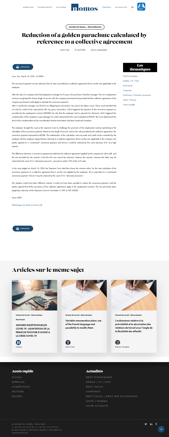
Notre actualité (129, 104)
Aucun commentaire (99, 49)
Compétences (21, 386)
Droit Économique (130, 76)
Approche (18, 382)
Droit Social (127, 85)
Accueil (17, 377)
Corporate (127, 90)
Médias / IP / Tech (131, 80)
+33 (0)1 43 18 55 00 (24, 427)
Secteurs (18, 391)
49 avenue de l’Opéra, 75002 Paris (28, 424)
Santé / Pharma (129, 99)
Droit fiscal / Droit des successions (137, 95)
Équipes (17, 396)
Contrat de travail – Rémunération (85, 27)
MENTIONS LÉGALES (38, 430)
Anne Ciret (64, 49)
